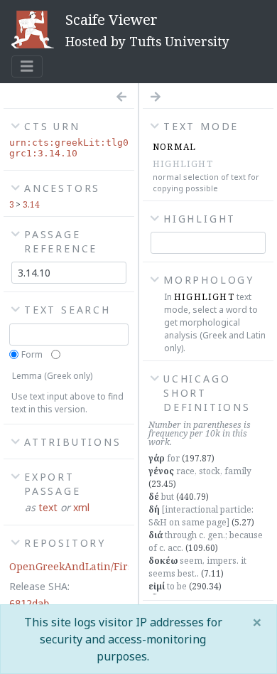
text (48, 507)
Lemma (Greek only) (52, 376)
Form (32, 354)
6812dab (29, 603)
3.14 (31, 204)
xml (81, 507)
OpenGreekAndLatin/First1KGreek (93, 566)
